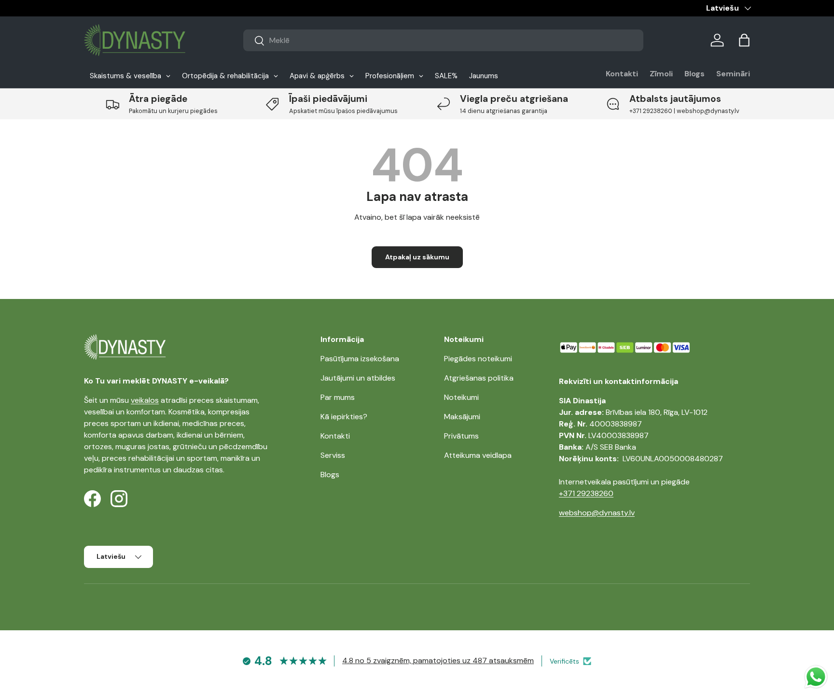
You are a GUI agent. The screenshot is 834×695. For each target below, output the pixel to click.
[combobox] (443, 40)
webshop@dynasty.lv (597, 513)
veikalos (145, 400)
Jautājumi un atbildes (357, 378)
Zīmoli (661, 74)
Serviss (332, 455)
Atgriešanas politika (479, 378)
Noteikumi (461, 397)
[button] (744, 40)
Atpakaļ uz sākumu (417, 257)
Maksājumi (462, 416)
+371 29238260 (586, 493)
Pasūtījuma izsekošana (359, 359)
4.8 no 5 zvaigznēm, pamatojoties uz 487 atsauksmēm (438, 660)
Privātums (461, 436)
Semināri (733, 74)
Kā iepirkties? (343, 416)
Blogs (694, 74)
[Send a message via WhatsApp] (816, 677)
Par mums (337, 397)
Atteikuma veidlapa (478, 455)
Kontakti (622, 74)
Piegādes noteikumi (478, 359)
